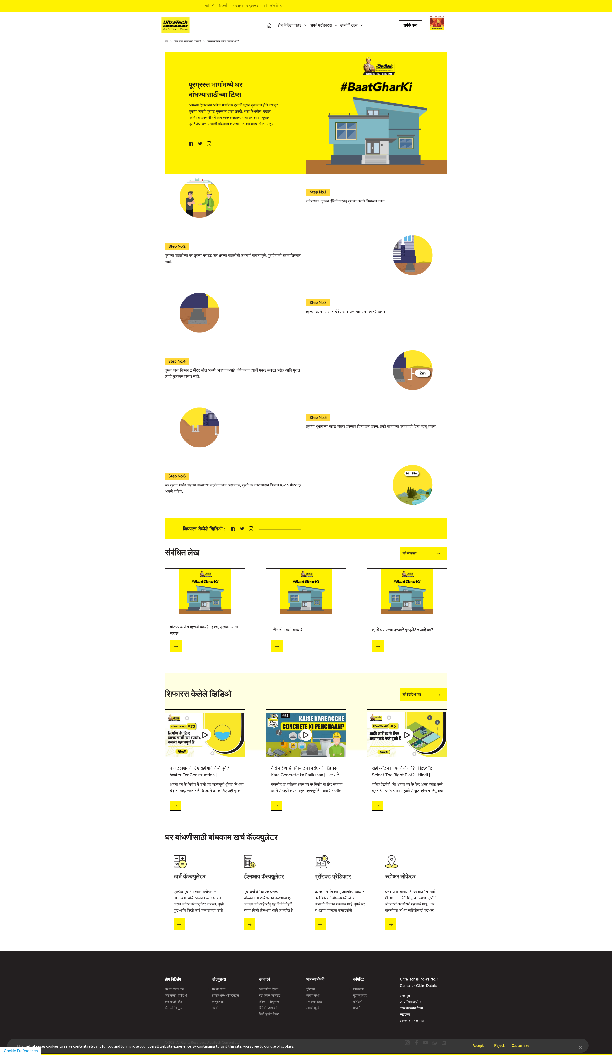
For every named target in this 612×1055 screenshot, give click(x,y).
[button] (580, 1047)
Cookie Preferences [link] (21, 1051)
